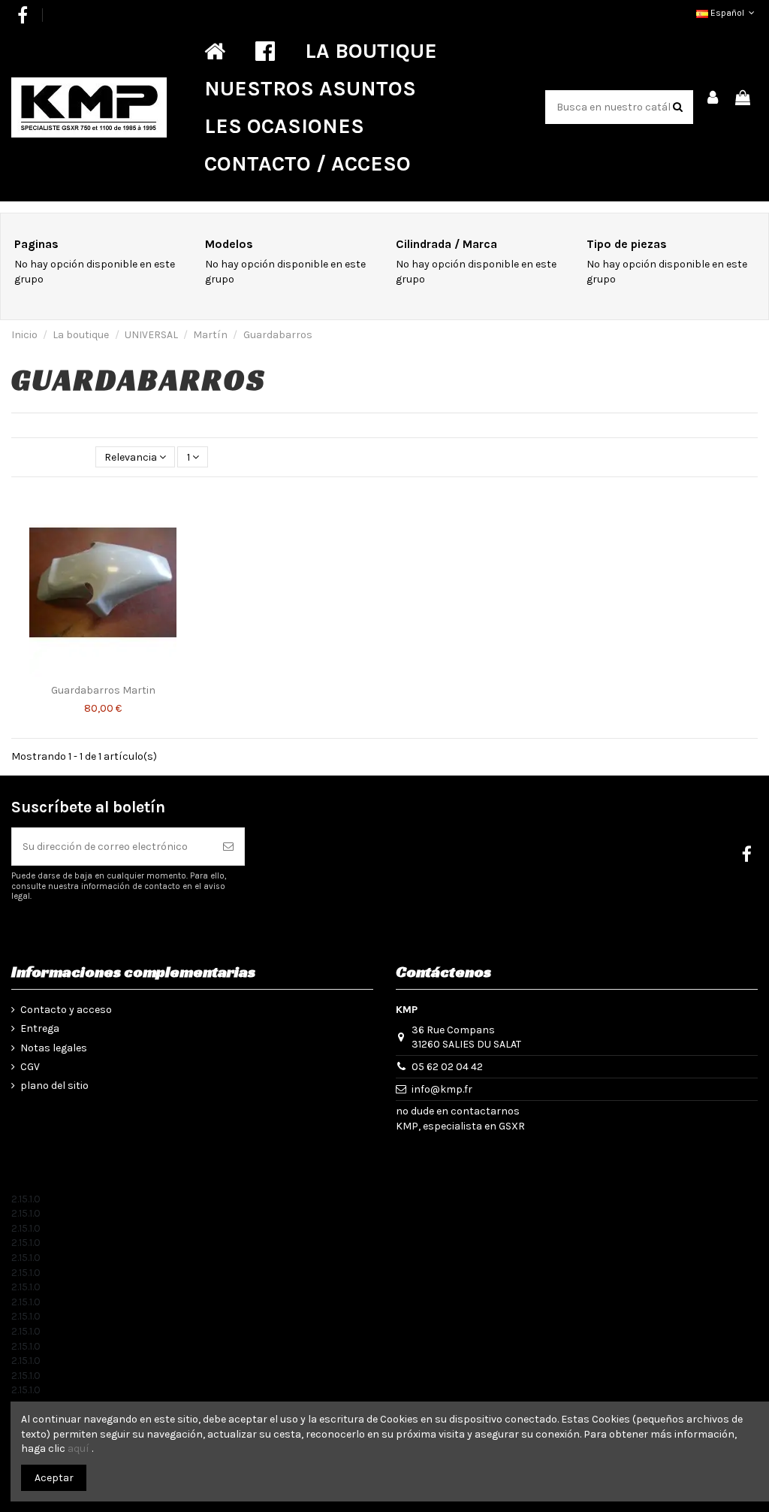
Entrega (39, 1028)
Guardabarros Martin (103, 690)
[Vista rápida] (183, 536)
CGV (30, 1066)
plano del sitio (54, 1085)
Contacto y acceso (66, 1009)
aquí (78, 1448)
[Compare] (183, 509)
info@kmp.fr (442, 1089)
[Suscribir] (228, 846)
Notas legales (53, 1048)
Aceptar (54, 1477)
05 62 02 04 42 (447, 1066)
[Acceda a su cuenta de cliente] (713, 98)
